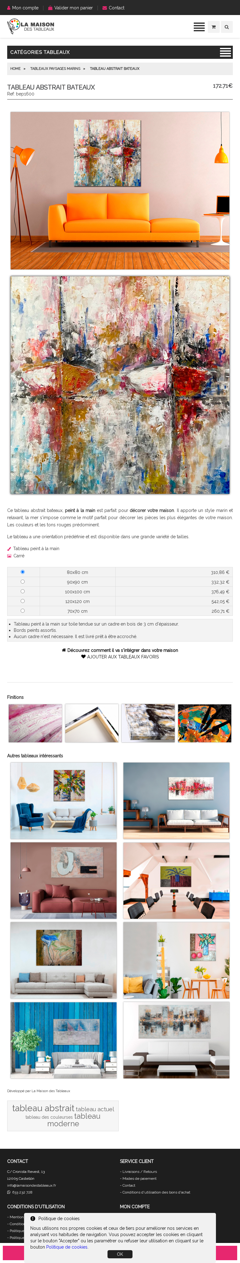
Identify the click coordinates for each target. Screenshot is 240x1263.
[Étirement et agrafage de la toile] (91, 740)
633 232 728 (21, 1192)
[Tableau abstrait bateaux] (120, 267)
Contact (116, 8)
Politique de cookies (67, 1247)
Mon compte (25, 8)
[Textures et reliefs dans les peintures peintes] (35, 740)
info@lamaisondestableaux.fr (31, 1185)
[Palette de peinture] (204, 740)
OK (120, 1254)
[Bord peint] (148, 740)
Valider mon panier (73, 8)
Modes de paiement (139, 1178)
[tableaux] (30, 32)
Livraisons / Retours (139, 1171)
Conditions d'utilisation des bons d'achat (156, 1192)
